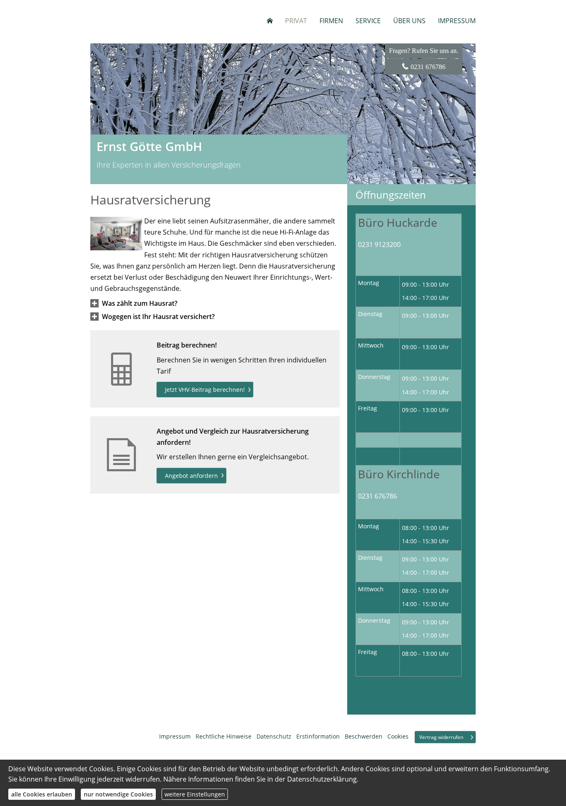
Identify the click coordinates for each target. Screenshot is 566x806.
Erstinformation (318, 736)
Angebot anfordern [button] (191, 476)
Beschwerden (363, 736)
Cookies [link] (398, 736)
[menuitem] (270, 20)
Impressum (175, 736)
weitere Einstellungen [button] (194, 794)
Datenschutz (273, 736)
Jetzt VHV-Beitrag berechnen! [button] (205, 389)
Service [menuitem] (368, 20)
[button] (139, 303)
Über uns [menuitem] (409, 20)
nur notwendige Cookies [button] (118, 794)
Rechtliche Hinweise (224, 736)
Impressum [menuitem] (457, 20)
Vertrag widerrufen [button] (441, 737)
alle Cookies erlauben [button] (41, 794)
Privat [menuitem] (296, 20)
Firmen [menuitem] (331, 20)
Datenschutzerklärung (322, 779)
